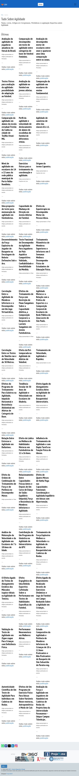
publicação (9, 69)
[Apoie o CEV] (25, 758)
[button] (2, 745)
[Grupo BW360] (30, 753)
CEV (3, 766)
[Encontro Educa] (56, 758)
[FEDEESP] (42, 758)
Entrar (40, 4)
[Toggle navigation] (75, 4)
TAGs (2, 14)
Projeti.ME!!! (9, 773)
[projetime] (55, 753)
